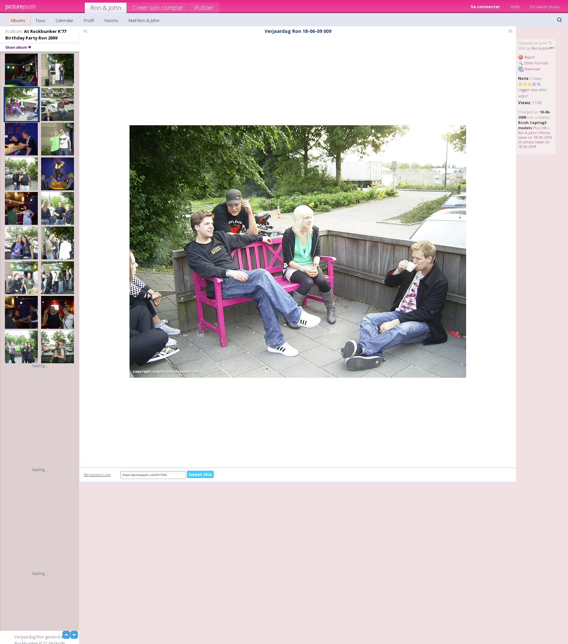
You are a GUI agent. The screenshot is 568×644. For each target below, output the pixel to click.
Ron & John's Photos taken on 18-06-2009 (535, 135)
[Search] (559, 19)
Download (531, 68)
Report (529, 57)
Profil (89, 20)
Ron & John (105, 8)
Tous (40, 20)
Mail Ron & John (144, 20)
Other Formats (535, 62)
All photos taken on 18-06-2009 (534, 144)
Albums (18, 20)
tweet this (200, 474)
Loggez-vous (528, 89)
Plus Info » (541, 127)
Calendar (64, 20)
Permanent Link (97, 474)
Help (515, 7)
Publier (204, 8)
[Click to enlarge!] (298, 251)
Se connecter (485, 7)
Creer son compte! (158, 8)
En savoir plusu (544, 7)
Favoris (111, 20)
